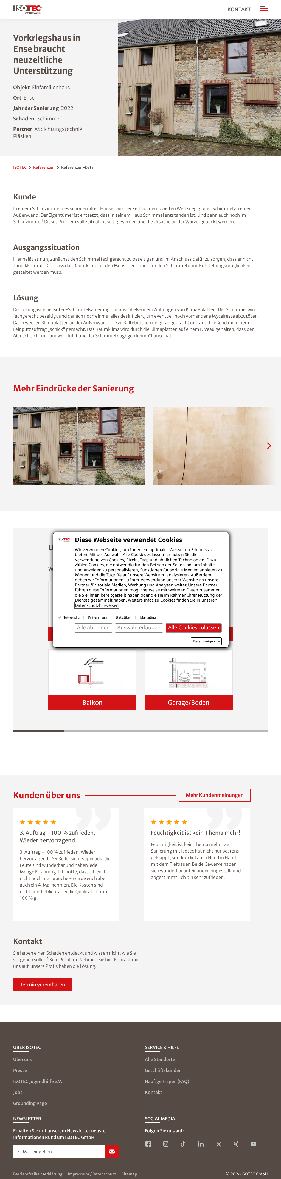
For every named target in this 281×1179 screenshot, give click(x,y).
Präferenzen (97, 617)
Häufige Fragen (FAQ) (167, 1081)
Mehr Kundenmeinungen (215, 795)
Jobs (18, 1092)
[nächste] (269, 445)
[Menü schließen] (264, 9)
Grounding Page (30, 1103)
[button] (79, 446)
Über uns (22, 1059)
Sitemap (129, 1174)
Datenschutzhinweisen (97, 605)
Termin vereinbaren (42, 984)
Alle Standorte (160, 1059)
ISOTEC (20, 167)
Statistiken (124, 617)
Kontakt (239, 9)
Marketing (148, 617)
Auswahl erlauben (139, 627)
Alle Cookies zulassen (193, 627)
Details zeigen (204, 641)
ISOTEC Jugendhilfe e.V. (37, 1081)
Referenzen (44, 167)
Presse (20, 1070)
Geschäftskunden (163, 1070)
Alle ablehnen (93, 627)
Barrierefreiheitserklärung (37, 1174)
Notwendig (71, 617)
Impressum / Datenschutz (92, 1174)
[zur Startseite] (27, 9)
